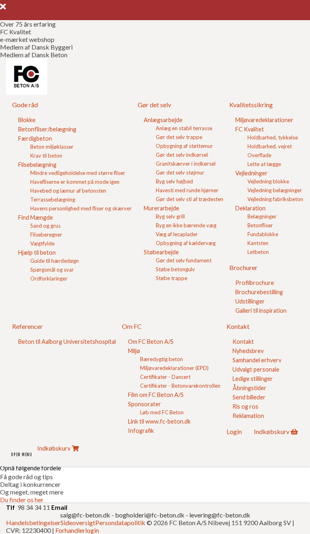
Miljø (134, 350)
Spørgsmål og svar (52, 269)
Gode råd (25, 104)
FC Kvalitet (249, 129)
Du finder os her (22, 499)
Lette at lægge (264, 164)
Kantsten (257, 243)
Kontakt (237, 326)
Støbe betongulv (175, 269)
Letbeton (258, 252)
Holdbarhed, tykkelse (272, 137)
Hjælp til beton (37, 252)
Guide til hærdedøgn (54, 261)
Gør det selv (154, 104)
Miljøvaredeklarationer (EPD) (174, 368)
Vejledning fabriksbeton (275, 199)
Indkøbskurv (271, 431)
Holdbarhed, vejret (269, 146)
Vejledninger (251, 173)
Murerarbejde (161, 208)
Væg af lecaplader (177, 234)
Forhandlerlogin (77, 530)
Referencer (27, 326)
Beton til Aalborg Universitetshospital (67, 341)
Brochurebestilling (259, 292)
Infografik (141, 430)
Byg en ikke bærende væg (186, 225)
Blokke (27, 119)
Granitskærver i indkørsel (186, 163)
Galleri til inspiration (261, 310)
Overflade (259, 155)
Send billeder (249, 397)
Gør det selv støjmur (180, 172)
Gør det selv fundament (184, 260)
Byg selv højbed (174, 181)
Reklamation (248, 415)
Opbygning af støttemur (184, 146)
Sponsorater (144, 404)
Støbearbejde (161, 252)
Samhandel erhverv (256, 360)
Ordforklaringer (48, 278)
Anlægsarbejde (163, 119)
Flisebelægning (37, 164)
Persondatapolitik (120, 522)
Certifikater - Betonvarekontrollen (180, 385)
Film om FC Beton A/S (156, 394)
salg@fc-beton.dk (85, 515)
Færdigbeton (35, 138)
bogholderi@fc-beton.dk (149, 515)
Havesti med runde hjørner (187, 190)
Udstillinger (250, 301)
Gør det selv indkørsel (182, 155)
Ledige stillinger (252, 378)
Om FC (132, 326)
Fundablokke (262, 234)
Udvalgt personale (255, 369)
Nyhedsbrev (248, 350)
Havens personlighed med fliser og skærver (81, 208)
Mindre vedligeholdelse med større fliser (77, 173)
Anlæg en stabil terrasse (184, 128)
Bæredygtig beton (161, 359)
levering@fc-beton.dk (219, 515)
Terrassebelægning (52, 199)
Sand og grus (45, 225)
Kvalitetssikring (251, 104)
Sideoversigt (78, 522)
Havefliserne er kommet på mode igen (74, 182)
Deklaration (250, 208)
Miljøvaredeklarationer (264, 119)
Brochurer (243, 267)
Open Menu (21, 454)
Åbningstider (249, 387)
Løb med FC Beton (162, 412)
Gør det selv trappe (179, 137)
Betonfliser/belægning (47, 129)
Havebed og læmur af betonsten (68, 190)
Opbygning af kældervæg (186, 243)
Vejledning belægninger (274, 190)
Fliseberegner (46, 234)
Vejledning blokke (268, 181)
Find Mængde (35, 217)
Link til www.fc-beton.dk (159, 421)
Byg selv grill (170, 216)
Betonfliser (260, 225)
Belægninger (261, 216)
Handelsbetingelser (33, 522)
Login (234, 431)
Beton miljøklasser (51, 146)
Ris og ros (245, 406)
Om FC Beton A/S (151, 341)
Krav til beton (46, 155)
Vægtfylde (42, 243)
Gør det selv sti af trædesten (189, 199)
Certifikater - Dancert (165, 377)
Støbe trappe (171, 278)
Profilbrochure (254, 282)
